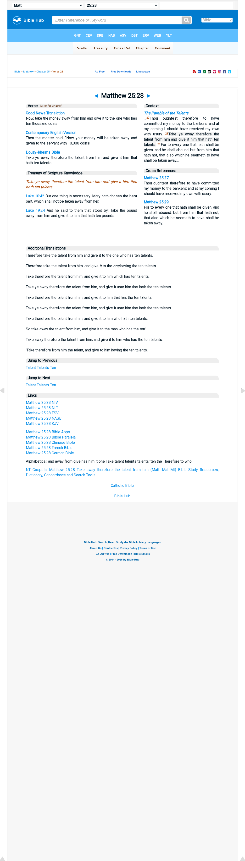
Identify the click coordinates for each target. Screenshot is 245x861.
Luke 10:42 (35, 196)
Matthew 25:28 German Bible (50, 453)
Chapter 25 (43, 71)
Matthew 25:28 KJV (42, 423)
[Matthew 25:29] (239, 401)
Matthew (28, 71)
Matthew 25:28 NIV (42, 402)
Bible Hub (122, 496)
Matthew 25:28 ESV (42, 413)
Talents (43, 367)
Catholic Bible (122, 485)
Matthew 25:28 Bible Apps (48, 432)
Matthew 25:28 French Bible (49, 447)
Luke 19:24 (35, 210)
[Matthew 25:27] (6, 401)
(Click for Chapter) (50, 105)
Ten (53, 367)
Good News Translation (45, 113)
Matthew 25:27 (156, 178)
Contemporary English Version (51, 132)
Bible (17, 71)
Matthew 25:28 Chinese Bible (50, 442)
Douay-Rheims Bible (43, 152)
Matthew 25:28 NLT (42, 408)
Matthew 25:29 (156, 202)
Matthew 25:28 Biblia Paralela (51, 437)
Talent (31, 367)
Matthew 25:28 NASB (43, 418)
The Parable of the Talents (166, 113)
